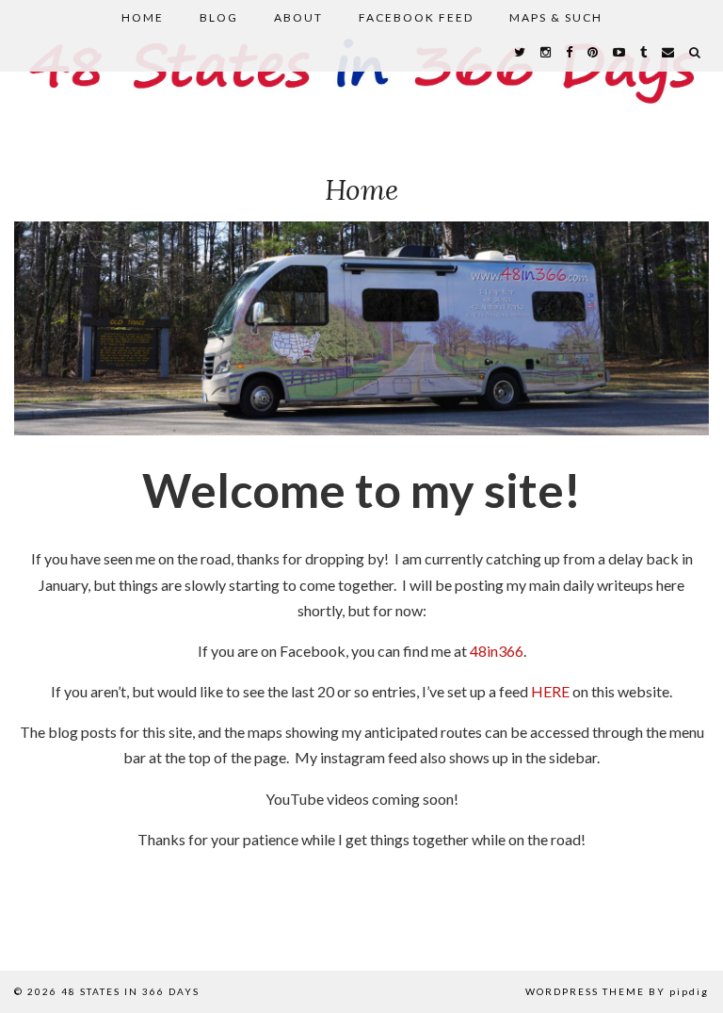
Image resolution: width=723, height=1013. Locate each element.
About (298, 17)
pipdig (689, 991)
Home (142, 17)
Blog (219, 17)
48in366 (496, 651)
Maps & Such (555, 17)
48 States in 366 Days (130, 991)
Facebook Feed (416, 17)
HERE (550, 691)
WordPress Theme (585, 991)
